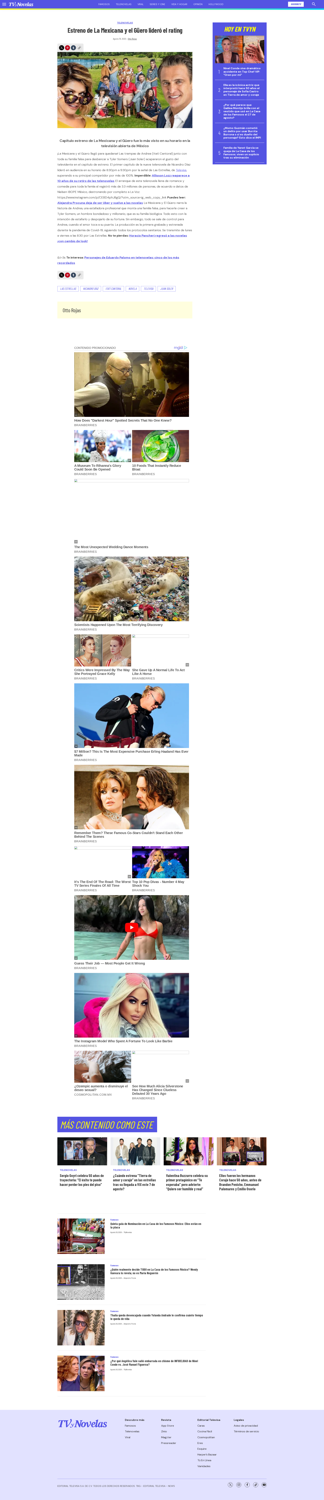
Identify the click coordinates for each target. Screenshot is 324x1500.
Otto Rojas (132, 38)
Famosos (104, 4)
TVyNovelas (128, 1232)
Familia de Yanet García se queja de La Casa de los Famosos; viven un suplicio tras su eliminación (241, 152)
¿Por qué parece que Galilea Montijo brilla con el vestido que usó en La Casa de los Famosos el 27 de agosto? (241, 111)
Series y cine (157, 4)
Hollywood (216, 4)
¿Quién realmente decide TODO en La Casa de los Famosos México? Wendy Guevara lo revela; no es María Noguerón (154, 1271)
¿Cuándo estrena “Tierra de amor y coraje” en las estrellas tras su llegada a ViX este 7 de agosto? (134, 1182)
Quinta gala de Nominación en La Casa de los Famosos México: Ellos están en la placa (155, 1225)
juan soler (166, 288)
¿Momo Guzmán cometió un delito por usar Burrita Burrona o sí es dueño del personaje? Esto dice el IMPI (242, 132)
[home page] (21, 4)
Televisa (181, 170)
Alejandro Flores (130, 1278)
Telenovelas (123, 4)
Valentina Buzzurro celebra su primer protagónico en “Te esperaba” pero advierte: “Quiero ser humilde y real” (187, 1182)
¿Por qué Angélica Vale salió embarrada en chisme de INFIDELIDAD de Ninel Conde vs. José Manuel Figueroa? (154, 1363)
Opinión (197, 4)
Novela (132, 288)
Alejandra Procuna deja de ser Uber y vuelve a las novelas (100, 203)
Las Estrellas (68, 288)
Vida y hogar (179, 4)
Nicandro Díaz (90, 288)
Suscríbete (296, 4)
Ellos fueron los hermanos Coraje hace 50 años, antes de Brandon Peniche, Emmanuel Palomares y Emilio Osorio (240, 1182)
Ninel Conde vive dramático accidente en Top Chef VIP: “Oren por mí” (242, 71)
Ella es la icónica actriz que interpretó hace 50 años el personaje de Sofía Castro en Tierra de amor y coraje (241, 89)
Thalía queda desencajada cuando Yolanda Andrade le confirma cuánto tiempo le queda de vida (156, 1317)
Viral (141, 4)
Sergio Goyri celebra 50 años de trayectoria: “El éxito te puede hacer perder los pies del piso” (82, 1180)
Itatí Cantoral (113, 288)
